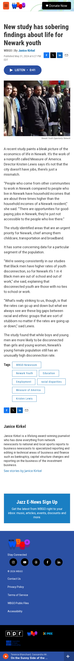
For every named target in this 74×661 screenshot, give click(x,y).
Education (49, 373)
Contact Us (14, 578)
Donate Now (58, 5)
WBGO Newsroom (26, 364)
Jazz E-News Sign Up (37, 502)
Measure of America (28, 390)
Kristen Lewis (24, 398)
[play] (5, 656)
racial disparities (51, 381)
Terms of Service (18, 595)
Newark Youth (24, 373)
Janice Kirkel (26, 50)
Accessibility (15, 611)
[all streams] (69, 656)
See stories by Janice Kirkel (23, 471)
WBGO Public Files (18, 603)
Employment (23, 381)
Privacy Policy (16, 587)
